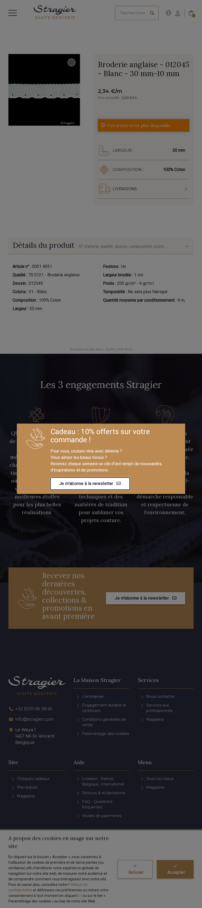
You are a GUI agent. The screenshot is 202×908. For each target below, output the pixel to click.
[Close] (180, 418)
